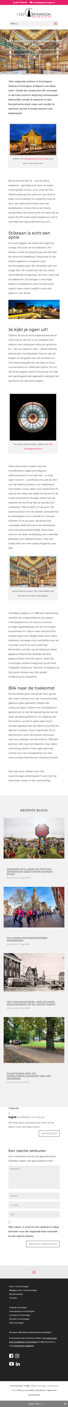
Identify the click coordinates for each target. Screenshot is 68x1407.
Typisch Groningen (51, 54)
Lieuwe (15, 1008)
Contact (13, 1298)
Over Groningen (28, 54)
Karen (15, 944)
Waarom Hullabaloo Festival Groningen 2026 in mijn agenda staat (30, 872)
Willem (14, 49)
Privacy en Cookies (25, 1390)
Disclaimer (41, 1390)
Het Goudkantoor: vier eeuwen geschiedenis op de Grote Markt (31, 1003)
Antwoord (49, 1133)
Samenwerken (16, 1294)
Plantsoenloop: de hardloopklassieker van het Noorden (29, 1076)
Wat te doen (34, 58)
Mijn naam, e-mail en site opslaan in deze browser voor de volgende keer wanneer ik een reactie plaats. (33, 1231)
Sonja (14, 878)
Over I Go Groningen (19, 1286)
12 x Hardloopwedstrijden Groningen (27, 939)
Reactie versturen (43, 1244)
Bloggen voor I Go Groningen (23, 1290)
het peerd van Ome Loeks (36, 159)
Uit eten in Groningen (19, 1319)
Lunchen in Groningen (19, 1315)
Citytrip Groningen (18, 1307)
